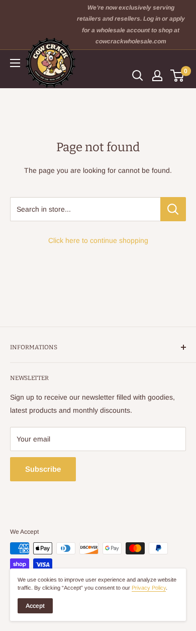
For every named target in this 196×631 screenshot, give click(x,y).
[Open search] (137, 75)
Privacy (149, 588)
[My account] (157, 75)
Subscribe (43, 469)
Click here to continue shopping (98, 240)
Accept (35, 605)
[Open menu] (15, 63)
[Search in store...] (173, 209)
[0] (177, 76)
